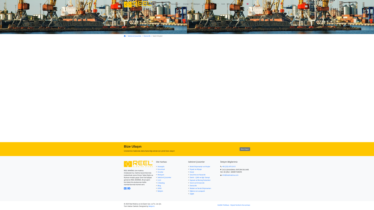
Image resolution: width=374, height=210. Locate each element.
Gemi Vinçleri (228, 50)
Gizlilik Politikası (223, 205)
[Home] (125, 36)
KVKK (159, 188)
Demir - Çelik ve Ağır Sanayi (200, 177)
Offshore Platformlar (231, 52)
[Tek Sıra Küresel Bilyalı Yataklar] (187, 105)
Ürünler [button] (186, 4)
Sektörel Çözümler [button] (210, 4)
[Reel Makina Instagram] (127, 188)
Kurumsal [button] (175, 4)
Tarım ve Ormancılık (197, 183)
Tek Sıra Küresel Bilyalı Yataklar (187, 129)
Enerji (192, 172)
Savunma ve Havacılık (198, 175)
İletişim (240, 4)
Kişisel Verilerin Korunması (240, 205)
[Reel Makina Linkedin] (125, 188)
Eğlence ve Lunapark (197, 191)
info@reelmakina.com (230, 175)
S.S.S (223, 4)
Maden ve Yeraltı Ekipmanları (200, 188)
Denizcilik (193, 186)
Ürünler (160, 172)
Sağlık (192, 194)
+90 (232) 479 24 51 (229, 166)
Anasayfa (161, 166)
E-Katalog (231, 4)
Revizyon (197, 4)
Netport (151, 206)
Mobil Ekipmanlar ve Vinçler (200, 166)
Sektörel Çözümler (164, 177)
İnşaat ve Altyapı (196, 169)
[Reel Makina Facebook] (129, 188)
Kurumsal (161, 169)
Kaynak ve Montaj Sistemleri (200, 180)
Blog (159, 186)
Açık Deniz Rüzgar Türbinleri (233, 55)
